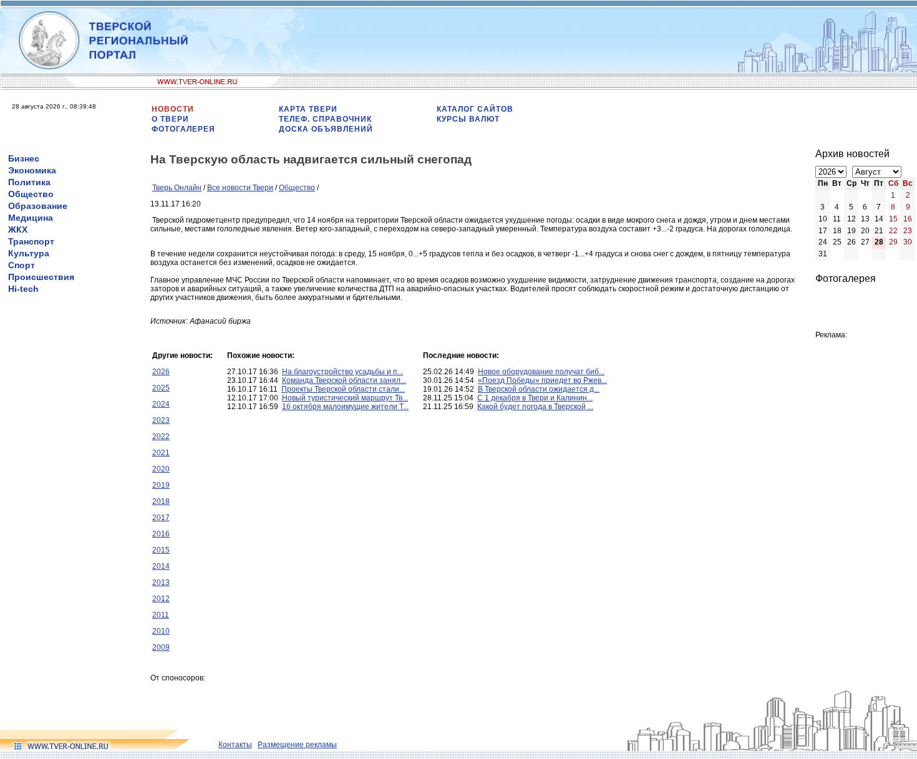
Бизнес (23, 158)
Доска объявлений (326, 129)
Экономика (32, 170)
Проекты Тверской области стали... (343, 389)
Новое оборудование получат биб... (541, 371)
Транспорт (31, 241)
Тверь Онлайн (176, 187)
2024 (161, 404)
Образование (37, 206)
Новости (173, 109)
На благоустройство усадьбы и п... (342, 371)
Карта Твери (308, 109)
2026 (161, 371)
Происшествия (41, 277)
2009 (161, 647)
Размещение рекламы (297, 744)
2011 (160, 615)
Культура (28, 253)
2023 (161, 420)
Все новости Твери (240, 187)
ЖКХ (17, 229)
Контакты (235, 744)
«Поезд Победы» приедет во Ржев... (542, 380)
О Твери (170, 119)
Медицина (30, 218)
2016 (161, 533)
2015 (161, 550)
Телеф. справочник (325, 119)
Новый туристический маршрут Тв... (345, 398)
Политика (29, 182)
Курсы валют (468, 119)
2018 (161, 501)
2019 (161, 485)
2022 (161, 436)
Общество (31, 194)
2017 (161, 517)
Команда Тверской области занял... (344, 380)
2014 (161, 566)
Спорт (21, 265)
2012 (161, 598)
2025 (161, 388)
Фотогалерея (183, 129)
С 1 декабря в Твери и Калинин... (535, 398)
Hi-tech (23, 289)
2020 (161, 469)
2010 (161, 631)
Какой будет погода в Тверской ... (535, 406)
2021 (161, 452)
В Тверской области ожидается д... (538, 389)
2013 (161, 582)
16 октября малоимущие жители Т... (345, 406)
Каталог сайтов (475, 109)
